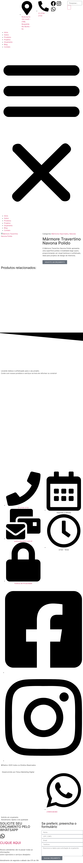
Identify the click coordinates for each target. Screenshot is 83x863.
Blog (5, 44)
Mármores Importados (60, 234)
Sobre (6, 35)
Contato (7, 47)
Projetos (7, 40)
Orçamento (8, 42)
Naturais (72, 234)
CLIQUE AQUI (10, 843)
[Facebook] (53, 3)
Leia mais (31, 293)
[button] (41, 131)
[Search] (69, 7)
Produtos (7, 37)
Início (6, 32)
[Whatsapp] (53, 9)
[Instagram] (58, 3)
